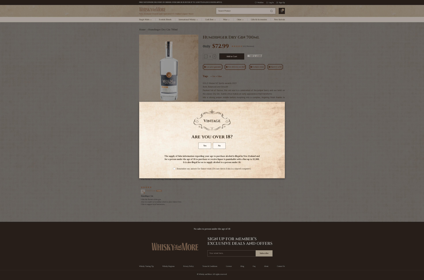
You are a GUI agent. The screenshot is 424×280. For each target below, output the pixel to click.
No (219, 146)
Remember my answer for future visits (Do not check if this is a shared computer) (214, 168)
